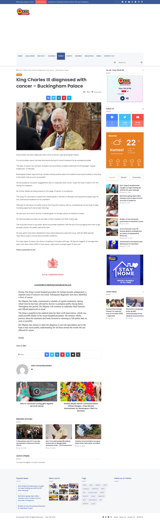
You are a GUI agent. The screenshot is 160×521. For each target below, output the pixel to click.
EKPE (102, 489)
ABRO (84, 485)
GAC (84, 492)
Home (20, 56)
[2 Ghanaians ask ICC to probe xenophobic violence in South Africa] (29, 431)
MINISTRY (101, 496)
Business (51, 56)
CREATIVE (95, 489)
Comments (136, 177)
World (60, 56)
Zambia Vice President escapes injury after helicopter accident (87, 442)
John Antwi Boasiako (41, 365)
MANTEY (85, 496)
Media (98, 56)
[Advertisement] (80, 36)
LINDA (102, 492)
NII (100, 500)
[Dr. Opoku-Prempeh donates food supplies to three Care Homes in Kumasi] (63, 498)
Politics (41, 56)
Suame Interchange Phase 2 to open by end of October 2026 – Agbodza (114, 312)
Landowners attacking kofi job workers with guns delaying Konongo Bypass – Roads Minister (79, 2)
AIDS (91, 485)
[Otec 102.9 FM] (36, 11)
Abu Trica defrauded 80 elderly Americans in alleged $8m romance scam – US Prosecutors (59, 443)
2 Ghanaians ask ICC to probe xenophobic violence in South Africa (28, 443)
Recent (123, 177)
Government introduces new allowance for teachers (131, 243)
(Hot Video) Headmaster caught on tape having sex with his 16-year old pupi (130, 187)
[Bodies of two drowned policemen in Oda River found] (112, 222)
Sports (69, 56)
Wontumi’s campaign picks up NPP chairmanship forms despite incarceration (135, 312)
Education (89, 56)
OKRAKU (85, 503)
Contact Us (109, 56)
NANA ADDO (93, 500)
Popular (112, 177)
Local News (30, 56)
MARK (93, 496)
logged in (28, 462)
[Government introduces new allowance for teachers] (112, 245)
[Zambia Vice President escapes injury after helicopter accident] (88, 431)
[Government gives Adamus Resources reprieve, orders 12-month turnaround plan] (53, 486)
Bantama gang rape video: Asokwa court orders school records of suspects (131, 198)
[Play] (122, 98)
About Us (123, 517)
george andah (93, 492)
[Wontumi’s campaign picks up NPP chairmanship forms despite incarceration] (135, 302)
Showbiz (78, 56)
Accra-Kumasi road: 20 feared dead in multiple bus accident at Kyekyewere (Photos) (131, 232)
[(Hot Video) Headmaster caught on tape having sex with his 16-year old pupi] (112, 188)
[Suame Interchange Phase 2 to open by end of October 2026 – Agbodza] (115, 302)
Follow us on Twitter (122, 478)
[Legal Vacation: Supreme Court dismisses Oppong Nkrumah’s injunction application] (73, 498)
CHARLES (86, 489)
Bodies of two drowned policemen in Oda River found (131, 220)
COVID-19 (140, 517)
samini (93, 503)
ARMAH (98, 485)
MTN (84, 500)
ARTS (105, 485)
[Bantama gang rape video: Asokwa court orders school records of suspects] (112, 206)
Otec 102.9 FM (50, 517)
